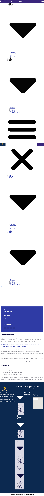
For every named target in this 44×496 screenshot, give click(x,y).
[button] (22, 144)
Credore (12, 109)
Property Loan (13, 55)
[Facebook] (41, 1)
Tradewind (12, 108)
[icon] (5, 328)
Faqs (9, 57)
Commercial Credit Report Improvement (18, 56)
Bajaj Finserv (12, 110)
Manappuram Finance (15, 112)
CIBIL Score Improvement (15, 55)
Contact (10, 59)
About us (10, 4)
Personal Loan (13, 54)
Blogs (9, 58)
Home (9, 3)
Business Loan (13, 53)
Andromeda (12, 107)
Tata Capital (12, 111)
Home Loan (12, 52)
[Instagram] (43, 1)
